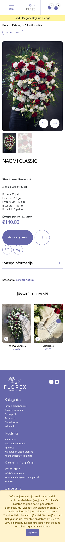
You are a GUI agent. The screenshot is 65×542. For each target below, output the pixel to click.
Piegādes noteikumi (15, 443)
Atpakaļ (14, 32)
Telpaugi (9, 426)
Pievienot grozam (17, 237)
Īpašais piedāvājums (16, 405)
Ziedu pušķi (11, 414)
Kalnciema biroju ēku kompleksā (22, 477)
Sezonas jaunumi (14, 409)
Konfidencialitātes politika (18, 455)
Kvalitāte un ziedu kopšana (19, 451)
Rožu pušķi (10, 418)
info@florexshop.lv (14, 473)
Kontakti (9, 481)
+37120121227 (12, 469)
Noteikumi (10, 439)
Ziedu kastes (11, 422)
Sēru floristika (25, 280)
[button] (11, 7)
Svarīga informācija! (17, 262)
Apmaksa (9, 447)
